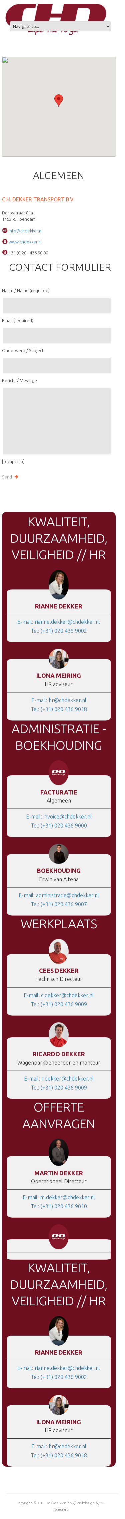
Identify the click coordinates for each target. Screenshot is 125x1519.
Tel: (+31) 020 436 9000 (59, 826)
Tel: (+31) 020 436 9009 (59, 1004)
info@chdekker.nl (25, 230)
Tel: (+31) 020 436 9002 (59, 631)
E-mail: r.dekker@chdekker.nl (59, 1079)
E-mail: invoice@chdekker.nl (59, 817)
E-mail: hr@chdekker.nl (58, 700)
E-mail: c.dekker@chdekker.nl (59, 995)
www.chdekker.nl (25, 241)
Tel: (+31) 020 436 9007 (59, 904)
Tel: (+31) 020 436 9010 (59, 1206)
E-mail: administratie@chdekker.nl (59, 895)
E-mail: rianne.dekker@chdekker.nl (58, 622)
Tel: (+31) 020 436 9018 (59, 709)
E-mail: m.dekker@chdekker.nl (59, 1197)
